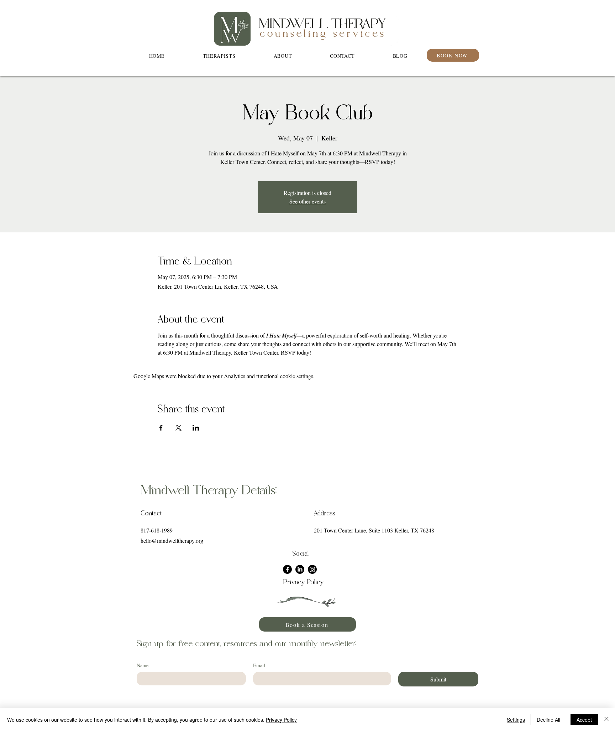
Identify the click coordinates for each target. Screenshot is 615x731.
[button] (283, 56)
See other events (307, 201)
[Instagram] (312, 569)
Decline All (548, 719)
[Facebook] (287, 569)
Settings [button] (516, 719)
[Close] (606, 719)
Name (142, 665)
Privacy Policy (281, 719)
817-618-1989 (157, 530)
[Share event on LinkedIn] (196, 428)
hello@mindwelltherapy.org (172, 540)
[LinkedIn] (299, 569)
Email (259, 665)
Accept (584, 719)
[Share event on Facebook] (161, 428)
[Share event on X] (178, 428)
